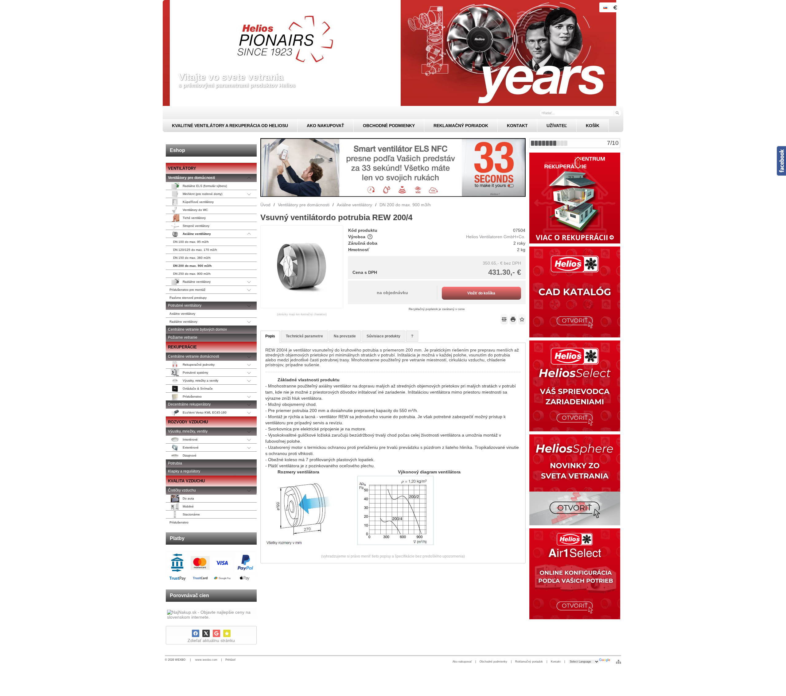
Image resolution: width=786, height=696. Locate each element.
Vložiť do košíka (481, 293)
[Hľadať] (617, 112)
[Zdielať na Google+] (216, 633)
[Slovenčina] (605, 7)
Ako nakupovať (462, 661)
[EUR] (615, 7)
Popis (270, 336)
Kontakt (556, 661)
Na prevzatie (345, 336)
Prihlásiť (230, 659)
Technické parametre (304, 336)
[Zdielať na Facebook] (195, 633)
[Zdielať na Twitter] (206, 633)
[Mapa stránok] (618, 661)
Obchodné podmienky (493, 661)
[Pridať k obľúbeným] (227, 633)
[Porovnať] (504, 319)
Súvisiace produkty (383, 336)
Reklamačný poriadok (529, 661)
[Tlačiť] (513, 319)
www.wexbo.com (206, 659)
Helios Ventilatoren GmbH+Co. (495, 236)
